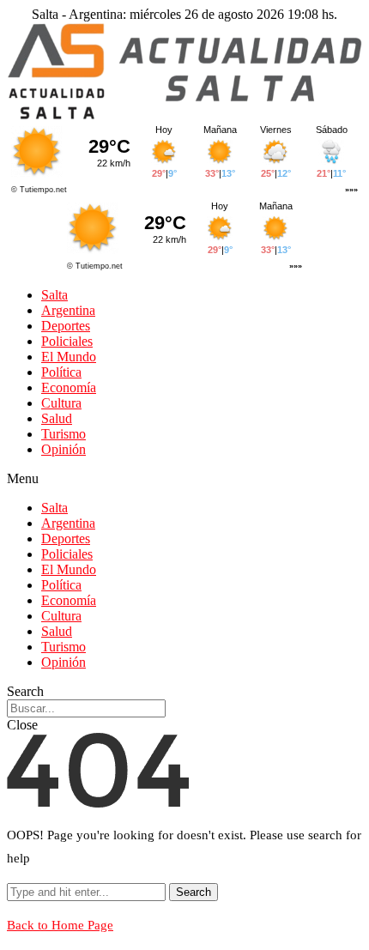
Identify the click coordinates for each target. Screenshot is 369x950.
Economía (68, 387)
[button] (184, 479)
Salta (54, 294)
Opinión (63, 449)
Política (61, 372)
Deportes (65, 325)
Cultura (61, 403)
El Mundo (68, 356)
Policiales (67, 341)
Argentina (68, 310)
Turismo (63, 434)
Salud (56, 418)
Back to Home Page (60, 925)
